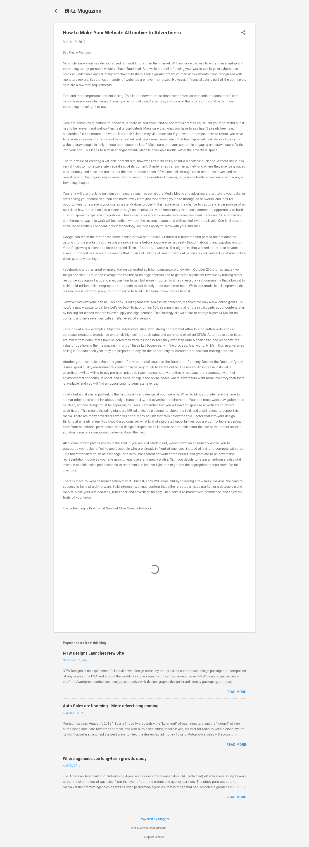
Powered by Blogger (154, 819)
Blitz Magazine (83, 11)
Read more (236, 692)
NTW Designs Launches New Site (93, 653)
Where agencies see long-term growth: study (105, 758)
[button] (243, 33)
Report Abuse (154, 837)
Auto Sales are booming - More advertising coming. (111, 705)
